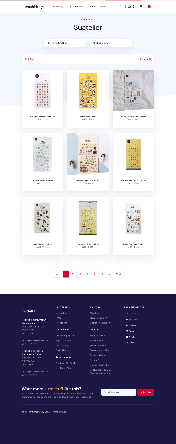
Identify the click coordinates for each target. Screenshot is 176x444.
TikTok (132, 343)
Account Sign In (63, 345)
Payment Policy (97, 355)
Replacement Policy (99, 350)
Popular (144, 59)
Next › (119, 274)
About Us (94, 313)
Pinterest (133, 325)
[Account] (133, 6)
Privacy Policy (96, 360)
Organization (76, 6)
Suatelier (88, 27)
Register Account (64, 340)
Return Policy (96, 340)
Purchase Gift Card (65, 363)
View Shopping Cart (65, 335)
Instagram (133, 319)
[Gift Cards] (129, 6)
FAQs (58, 317)
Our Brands (88, 19)
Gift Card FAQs (63, 368)
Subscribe (147, 392)
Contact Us (61, 313)
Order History (62, 350)
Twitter (132, 331)
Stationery (58, 6)
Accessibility (62, 322)
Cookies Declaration (100, 365)
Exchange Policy (98, 345)
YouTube (132, 337)
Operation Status (99, 322)
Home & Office (97, 6)
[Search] (121, 6)
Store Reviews (97, 317)
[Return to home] (34, 6)
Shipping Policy (97, 335)
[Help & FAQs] (125, 6)
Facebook (133, 314)
